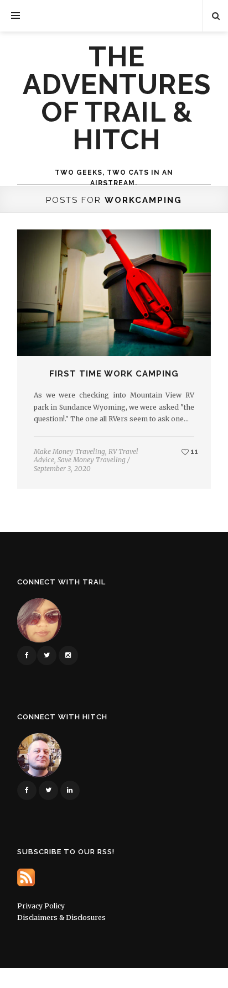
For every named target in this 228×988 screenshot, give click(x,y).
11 (193, 451)
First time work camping (114, 374)
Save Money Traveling (92, 460)
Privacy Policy (41, 906)
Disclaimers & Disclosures (61, 917)
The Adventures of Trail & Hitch (117, 98)
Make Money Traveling (69, 451)
